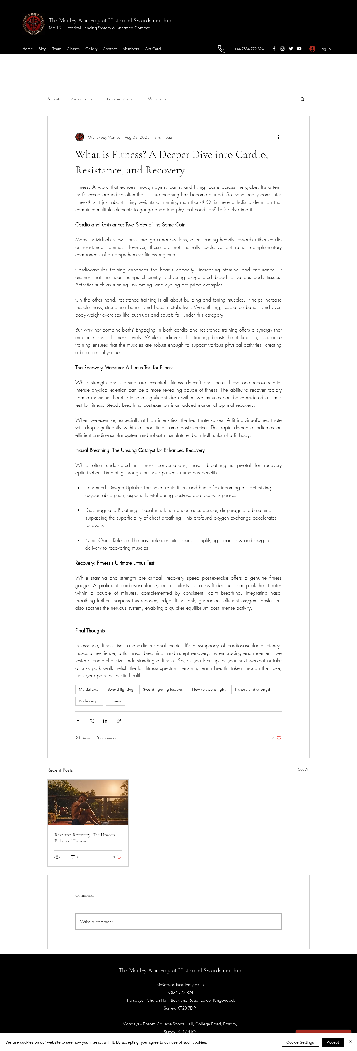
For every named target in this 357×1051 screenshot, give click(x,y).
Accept (333, 1042)
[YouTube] (299, 49)
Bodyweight (89, 701)
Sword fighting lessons (163, 689)
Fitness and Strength (120, 98)
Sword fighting (121, 689)
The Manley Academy (74, 20)
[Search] (309, 27)
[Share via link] (119, 720)
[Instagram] (282, 49)
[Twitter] (291, 49)
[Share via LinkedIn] (105, 720)
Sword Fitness (82, 98)
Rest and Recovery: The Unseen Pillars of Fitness (84, 838)
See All (304, 769)
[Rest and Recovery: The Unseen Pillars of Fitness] (88, 802)
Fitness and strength (253, 689)
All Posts (53, 98)
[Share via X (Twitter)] (91, 720)
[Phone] (221, 48)
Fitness (115, 701)
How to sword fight (209, 689)
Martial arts (157, 98)
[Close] (350, 1042)
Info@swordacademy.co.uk (179, 984)
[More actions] (278, 137)
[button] (302, 99)
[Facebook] (274, 49)
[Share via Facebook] (78, 720)
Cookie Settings (300, 1042)
